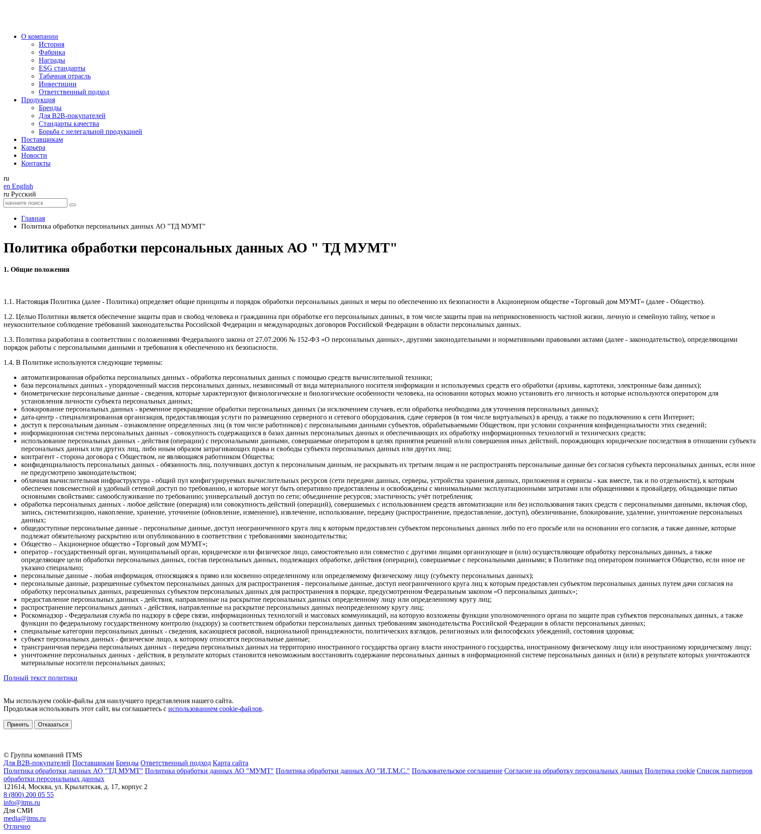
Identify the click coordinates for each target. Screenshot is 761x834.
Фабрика (52, 52)
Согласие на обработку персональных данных (573, 771)
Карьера (33, 147)
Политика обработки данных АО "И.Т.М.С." (343, 771)
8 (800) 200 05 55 (29, 794)
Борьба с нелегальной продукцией (90, 131)
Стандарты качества (69, 123)
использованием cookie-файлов (215, 708)
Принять (18, 724)
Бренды (50, 107)
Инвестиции (58, 84)
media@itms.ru (25, 818)
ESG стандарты (62, 68)
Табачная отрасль (65, 76)
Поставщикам (42, 139)
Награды (52, 60)
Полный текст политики (41, 678)
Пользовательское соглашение (457, 771)
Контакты (36, 163)
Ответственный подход (74, 92)
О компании (39, 36)
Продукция (38, 100)
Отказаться (53, 724)
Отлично (17, 826)
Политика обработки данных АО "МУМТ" (209, 771)
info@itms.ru (22, 802)
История (51, 44)
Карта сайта (230, 763)
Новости (34, 155)
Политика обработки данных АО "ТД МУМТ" (73, 771)
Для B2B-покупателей (72, 115)
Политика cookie (670, 771)
